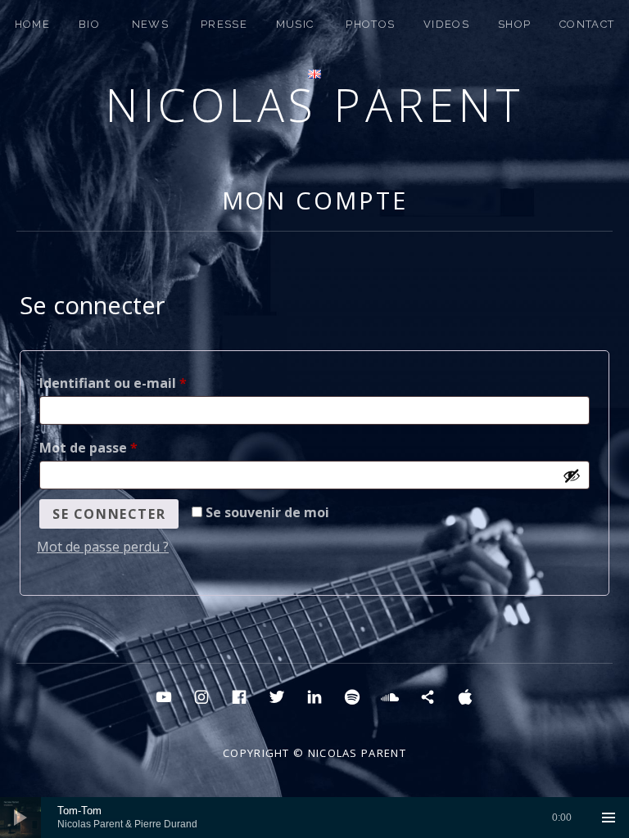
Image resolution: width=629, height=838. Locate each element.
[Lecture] (20, 817)
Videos (446, 24)
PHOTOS (370, 24)
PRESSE (224, 24)
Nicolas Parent (314, 104)
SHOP (514, 24)
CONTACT (586, 24)
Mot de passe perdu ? (103, 547)
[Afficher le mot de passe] (572, 475)
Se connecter (108, 514)
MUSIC (295, 24)
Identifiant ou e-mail (151, 382)
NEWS (150, 24)
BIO (89, 24)
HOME (32, 24)
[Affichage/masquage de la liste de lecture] (608, 817)
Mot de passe (126, 447)
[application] (314, 817)
